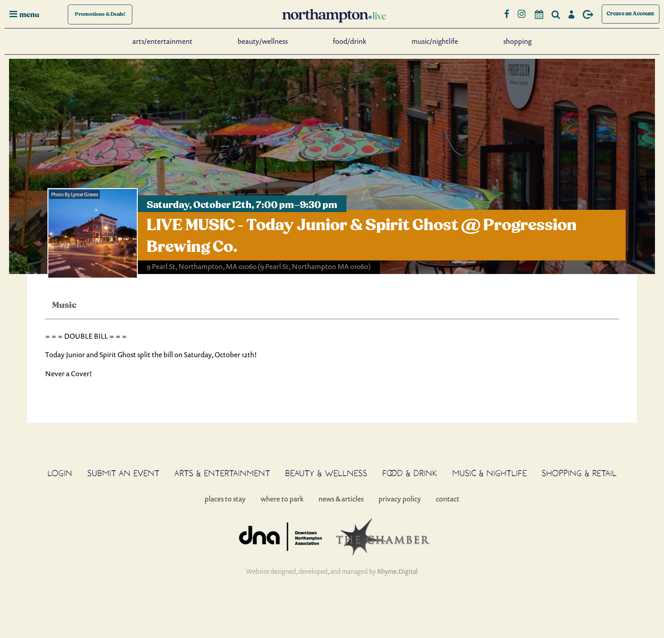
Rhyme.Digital (397, 571)
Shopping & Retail (579, 473)
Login (59, 473)
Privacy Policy (400, 499)
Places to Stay (225, 499)
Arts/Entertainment (162, 41)
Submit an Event (123, 473)
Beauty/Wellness (263, 41)
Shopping (517, 41)
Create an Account (631, 13)
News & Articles (341, 499)
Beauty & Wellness (326, 473)
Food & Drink (409, 473)
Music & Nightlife (489, 473)
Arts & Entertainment (222, 473)
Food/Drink (349, 41)
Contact (447, 499)
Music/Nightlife (434, 41)
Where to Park (282, 499)
